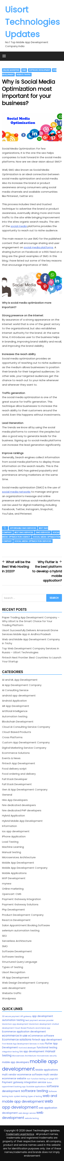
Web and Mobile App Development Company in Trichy (31, 641)
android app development (19, 695)
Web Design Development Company (25, 982)
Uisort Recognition (13, 972)
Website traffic (24, 74)
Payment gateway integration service (24, 1082)
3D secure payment (11, 1016)
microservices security (47, 1055)
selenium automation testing (20, 930)
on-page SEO (52, 1078)
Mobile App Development (18, 862)
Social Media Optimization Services (33, 541)
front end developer (27, 1047)
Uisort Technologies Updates (32, 22)
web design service (27, 1113)
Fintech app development (47, 1039)
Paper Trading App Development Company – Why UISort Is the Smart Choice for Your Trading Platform (30, 621)
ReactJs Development (16, 920)
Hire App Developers (15, 800)
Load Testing (10, 842)
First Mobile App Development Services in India (23, 1044)
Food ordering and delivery (19, 774)
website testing (32, 1118)
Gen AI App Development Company (24, 789)
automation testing (13, 1020)
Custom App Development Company (26, 742)
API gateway (25, 1016)
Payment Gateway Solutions (20, 904)
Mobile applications (46, 1069)
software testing (34, 1091)
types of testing (35, 1096)
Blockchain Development (17, 721)
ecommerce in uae (14, 1036)
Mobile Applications (14, 873)
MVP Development (13, 878)
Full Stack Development (17, 784)
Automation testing (14, 716)
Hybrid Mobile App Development (22, 821)
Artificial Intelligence (14, 711)
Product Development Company (23, 915)
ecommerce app (42, 1028)
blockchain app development (15, 1024)
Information (9, 826)
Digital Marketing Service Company (24, 748)
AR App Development (15, 706)
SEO (4, 936)
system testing (20, 1096)
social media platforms (38, 247)
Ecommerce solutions (16, 1039)
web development (14, 988)
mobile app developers (15, 1062)
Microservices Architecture (19, 857)
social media (19, 226)
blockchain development (40, 1024)
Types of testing (12, 967)
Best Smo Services (24, 532)
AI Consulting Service (15, 690)
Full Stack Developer (14, 779)
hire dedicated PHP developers (21, 810)
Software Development (39, 70)
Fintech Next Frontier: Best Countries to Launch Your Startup (31, 659)
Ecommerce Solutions (16, 753)
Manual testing (11, 852)
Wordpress (9, 998)
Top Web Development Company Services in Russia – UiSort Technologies (30, 650)
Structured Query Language (19, 962)
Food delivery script (14, 768)
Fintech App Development (18, 763)
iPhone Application (14, 836)
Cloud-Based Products (16, 732)
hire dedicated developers (19, 805)
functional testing (47, 1047)
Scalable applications (36, 1086)
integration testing (10, 1051)
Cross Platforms (12, 737)
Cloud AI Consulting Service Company (26, 727)
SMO (24, 70)
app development (42, 1016)
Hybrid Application (13, 815)
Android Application (14, 700)
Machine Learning (13, 847)
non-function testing (36, 1078)
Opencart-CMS (11, 894)
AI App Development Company (21, 685)
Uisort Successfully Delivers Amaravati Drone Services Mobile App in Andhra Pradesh (30, 632)
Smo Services (43, 532)
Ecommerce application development (24, 1031)
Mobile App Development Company (24, 868)
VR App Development (15, 977)
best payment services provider (39, 1020)
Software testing (13, 956)
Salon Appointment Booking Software (26, 925)
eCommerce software (41, 1035)
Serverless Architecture (17, 941)
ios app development (16, 831)
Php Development (13, 909)
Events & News (11, 758)
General (7, 794)
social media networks (16, 492)
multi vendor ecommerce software (22, 1074)
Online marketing (11, 70)
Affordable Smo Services (23, 528)
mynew (6, 883)
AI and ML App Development (20, 680)
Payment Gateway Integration (21, 899)
